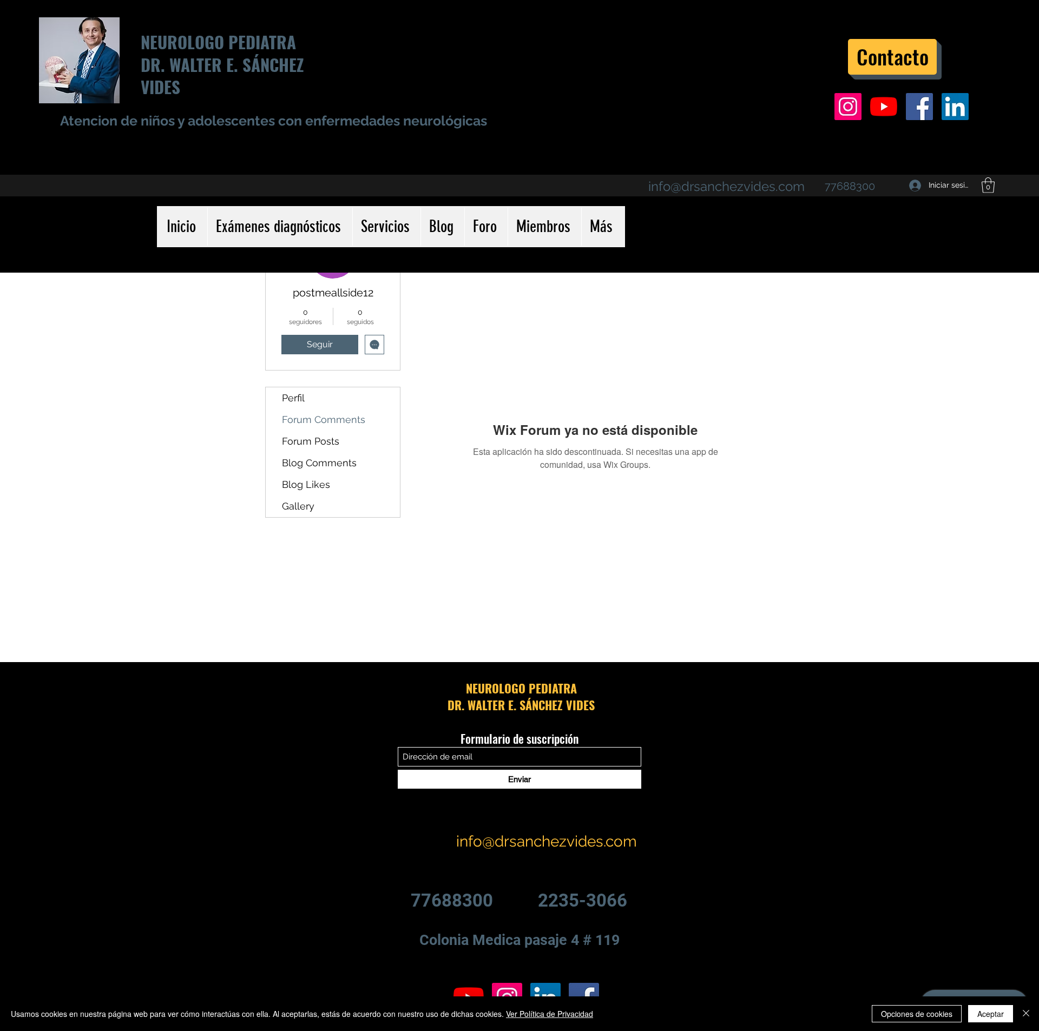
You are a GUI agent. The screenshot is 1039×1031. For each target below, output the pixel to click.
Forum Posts (310, 441)
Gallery (298, 506)
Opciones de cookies (916, 1013)
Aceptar (990, 1013)
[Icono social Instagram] (848, 106)
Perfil (293, 398)
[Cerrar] (1026, 1013)
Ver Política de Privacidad (549, 1013)
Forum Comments (323, 419)
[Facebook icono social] (919, 106)
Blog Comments (319, 462)
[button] (988, 185)
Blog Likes (306, 484)
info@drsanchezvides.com (726, 186)
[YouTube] (883, 106)
